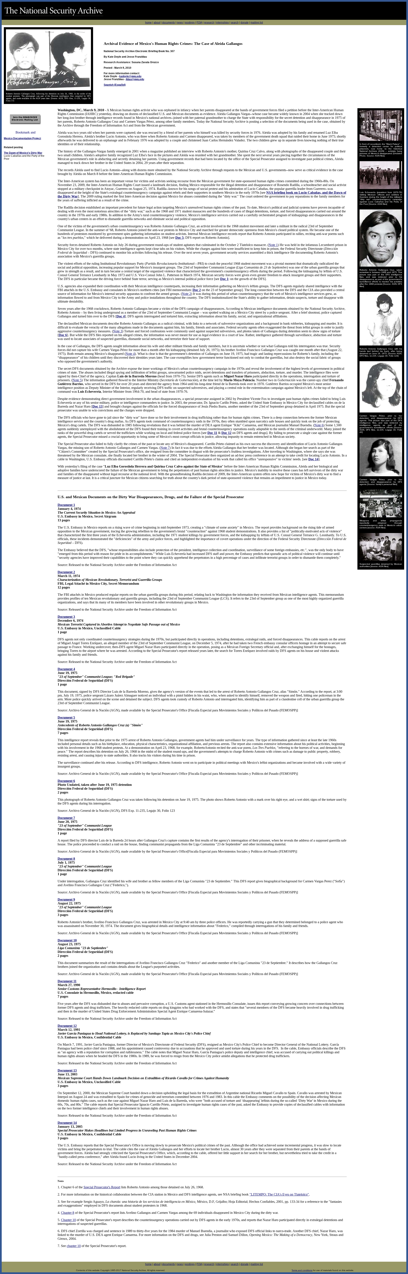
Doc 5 (179, 237)
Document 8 (66, 858)
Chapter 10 (68, 1220)
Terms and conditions (302, 1270)
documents (168, 22)
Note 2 (186, 294)
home (148, 22)
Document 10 (67, 940)
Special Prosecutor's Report (102, 1187)
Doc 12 (226, 433)
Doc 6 (63, 335)
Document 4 (66, 669)
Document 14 (67, 1123)
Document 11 (67, 981)
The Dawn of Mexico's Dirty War (23, 152)
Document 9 (66, 899)
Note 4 (130, 353)
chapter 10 (74, 1246)
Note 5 (77, 380)
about (157, 22)
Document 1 (66, 505)
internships (222, 22)
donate (245, 22)
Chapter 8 (67, 1212)
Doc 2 (197, 290)
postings (190, 22)
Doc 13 (97, 406)
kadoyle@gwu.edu (130, 76)
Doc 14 (313, 459)
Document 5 (66, 717)
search (235, 22)
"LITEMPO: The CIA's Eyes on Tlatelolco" (279, 1194)
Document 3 (66, 617)
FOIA (199, 22)
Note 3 (117, 331)
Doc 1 (224, 279)
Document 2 (66, 572)
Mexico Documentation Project (22, 138)
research (209, 22)
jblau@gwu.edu (135, 79)
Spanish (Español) (115, 84)
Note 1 (273, 245)
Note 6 (318, 425)
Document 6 (66, 781)
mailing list (257, 22)
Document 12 (67, 1026)
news (180, 22)
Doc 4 (120, 316)
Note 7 (165, 447)
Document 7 (66, 818)
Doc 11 (212, 433)
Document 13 (67, 1070)
